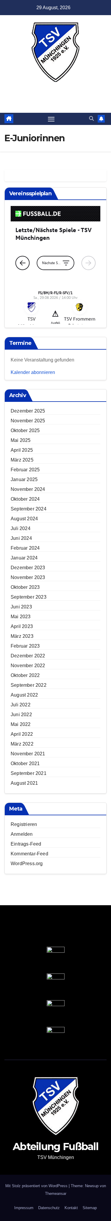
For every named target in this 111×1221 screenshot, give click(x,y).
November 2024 (28, 489)
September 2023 (28, 597)
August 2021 (24, 783)
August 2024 (24, 518)
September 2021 (28, 773)
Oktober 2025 (25, 430)
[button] (91, 118)
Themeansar (55, 1193)
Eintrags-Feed (26, 843)
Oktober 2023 (25, 587)
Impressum (23, 1208)
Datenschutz (49, 1208)
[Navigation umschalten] (51, 119)
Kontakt (71, 1208)
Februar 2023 (25, 645)
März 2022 (22, 743)
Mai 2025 (21, 440)
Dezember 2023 (28, 567)
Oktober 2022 (25, 675)
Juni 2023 (21, 606)
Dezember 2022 (28, 655)
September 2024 (28, 508)
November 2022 (28, 665)
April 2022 (22, 734)
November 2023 (28, 577)
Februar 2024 (25, 548)
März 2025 (22, 459)
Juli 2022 (20, 704)
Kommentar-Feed (29, 853)
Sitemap (90, 1208)
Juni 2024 (21, 538)
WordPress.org (27, 863)
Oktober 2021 (25, 763)
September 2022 (28, 685)
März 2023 (22, 636)
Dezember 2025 (28, 410)
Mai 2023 (21, 616)
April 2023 (22, 626)
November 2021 (28, 753)
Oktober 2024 (25, 499)
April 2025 (22, 450)
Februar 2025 (25, 469)
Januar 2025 (24, 479)
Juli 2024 (20, 528)
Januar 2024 (24, 557)
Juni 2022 (21, 714)
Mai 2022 (21, 724)
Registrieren (24, 824)
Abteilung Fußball (55, 88)
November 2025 (28, 420)
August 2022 (24, 694)
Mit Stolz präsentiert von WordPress (37, 1186)
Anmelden (22, 834)
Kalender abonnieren (33, 372)
